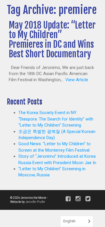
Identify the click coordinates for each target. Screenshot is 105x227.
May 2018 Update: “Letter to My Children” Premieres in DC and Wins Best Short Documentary (52, 39)
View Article (76, 79)
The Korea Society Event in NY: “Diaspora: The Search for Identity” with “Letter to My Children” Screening (55, 119)
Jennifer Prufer (35, 201)
